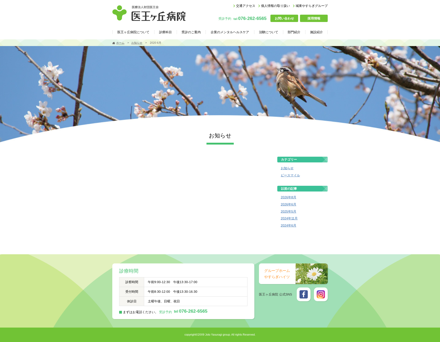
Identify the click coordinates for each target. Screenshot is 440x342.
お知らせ (136, 42)
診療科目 (165, 32)
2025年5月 (288, 211)
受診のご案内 (191, 32)
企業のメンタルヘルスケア (230, 32)
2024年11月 (289, 218)
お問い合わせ (284, 18)
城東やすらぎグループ (312, 6)
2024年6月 (288, 225)
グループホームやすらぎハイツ (277, 274)
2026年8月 (288, 197)
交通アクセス (245, 6)
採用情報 (314, 18)
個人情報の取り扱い (275, 6)
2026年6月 (288, 204)
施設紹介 (316, 32)
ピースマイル (290, 175)
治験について (268, 32)
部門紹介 (294, 32)
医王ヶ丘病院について (133, 32)
